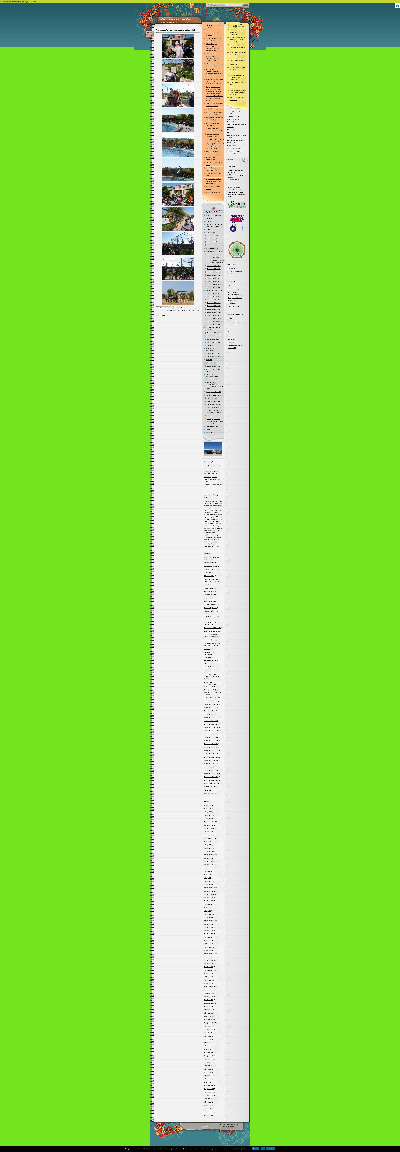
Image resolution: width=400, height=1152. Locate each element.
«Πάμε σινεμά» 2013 (212, 242)
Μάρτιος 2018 (208, 1079)
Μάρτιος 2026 (208, 818)
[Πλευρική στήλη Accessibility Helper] (397, 5)
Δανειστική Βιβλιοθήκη (212, 248)
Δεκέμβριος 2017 (209, 1089)
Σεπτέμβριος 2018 (209, 1066)
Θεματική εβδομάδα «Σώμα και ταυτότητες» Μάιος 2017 (217, 262)
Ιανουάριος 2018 (209, 1085)
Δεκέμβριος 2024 (209, 861)
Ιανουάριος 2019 (209, 1052)
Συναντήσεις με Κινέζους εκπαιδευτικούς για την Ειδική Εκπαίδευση (215, 421)
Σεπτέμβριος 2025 (209, 838)
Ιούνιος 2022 (207, 940)
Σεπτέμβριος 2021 (209, 970)
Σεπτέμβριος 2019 (209, 1033)
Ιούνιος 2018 (207, 1069)
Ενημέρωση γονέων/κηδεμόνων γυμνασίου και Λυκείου (214, 105)
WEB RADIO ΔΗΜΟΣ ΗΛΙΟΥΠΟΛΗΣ (233, 121)
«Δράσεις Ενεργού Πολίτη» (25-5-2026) (237, 70)
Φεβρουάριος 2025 (209, 855)
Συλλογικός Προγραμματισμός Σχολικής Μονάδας (214, 65)
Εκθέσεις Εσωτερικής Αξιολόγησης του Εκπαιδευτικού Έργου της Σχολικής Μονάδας (213, 57)
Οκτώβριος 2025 (208, 835)
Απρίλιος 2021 (208, 980)
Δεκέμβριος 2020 (209, 993)
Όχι (263, 1149)
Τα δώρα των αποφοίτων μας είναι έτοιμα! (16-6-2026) (238, 39)
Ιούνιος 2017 (207, 1105)
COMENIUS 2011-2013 (213, 342)
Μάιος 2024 (207, 878)
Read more (270, 1149)
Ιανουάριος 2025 (209, 858)
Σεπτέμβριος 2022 (209, 937)
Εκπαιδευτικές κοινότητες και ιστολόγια (14, 2)
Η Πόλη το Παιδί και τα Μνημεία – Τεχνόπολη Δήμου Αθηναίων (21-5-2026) (238, 92)
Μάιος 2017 (207, 1108)
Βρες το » (245, 5)
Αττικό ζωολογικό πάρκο (193, 308)
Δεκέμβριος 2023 (209, 894)
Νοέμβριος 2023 (208, 897)
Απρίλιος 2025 (208, 848)
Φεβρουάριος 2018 (209, 1082)
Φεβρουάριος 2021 (209, 986)
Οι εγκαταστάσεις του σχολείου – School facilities (214, 119)
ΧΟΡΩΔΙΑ (208, 429)
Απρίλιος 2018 (208, 1075)
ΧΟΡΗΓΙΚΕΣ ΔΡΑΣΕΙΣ (212, 426)
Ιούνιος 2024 (207, 874)
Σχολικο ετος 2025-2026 (214, 287)
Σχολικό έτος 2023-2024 (214, 281)
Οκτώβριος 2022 (208, 934)
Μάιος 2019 (207, 1039)
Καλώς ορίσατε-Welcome (213, 109)
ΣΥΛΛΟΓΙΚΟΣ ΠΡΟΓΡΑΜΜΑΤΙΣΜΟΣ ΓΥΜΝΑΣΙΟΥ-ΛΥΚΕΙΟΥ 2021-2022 (215, 385)
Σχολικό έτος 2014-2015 (214, 333)
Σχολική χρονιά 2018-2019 (213, 392)
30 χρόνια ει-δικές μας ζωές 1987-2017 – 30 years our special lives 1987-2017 (213, 181)
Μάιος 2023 (207, 911)
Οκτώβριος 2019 (208, 1029)
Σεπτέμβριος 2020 (209, 1003)
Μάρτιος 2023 (208, 917)
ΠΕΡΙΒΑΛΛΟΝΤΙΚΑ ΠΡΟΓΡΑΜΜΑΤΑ (211, 349)
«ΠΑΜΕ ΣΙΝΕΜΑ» (211, 232)
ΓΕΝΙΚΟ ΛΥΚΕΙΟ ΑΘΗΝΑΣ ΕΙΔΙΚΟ (170, 308)
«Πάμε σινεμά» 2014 (212, 245)
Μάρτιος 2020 (208, 1013)
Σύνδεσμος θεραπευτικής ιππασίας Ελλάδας (234, 153)
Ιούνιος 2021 (207, 973)
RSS (181, 1128)
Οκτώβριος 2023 (208, 901)
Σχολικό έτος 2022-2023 (214, 278)
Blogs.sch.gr (231, 1126)
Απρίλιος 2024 (208, 881)
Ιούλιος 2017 (207, 1102)
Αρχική (208, 30)
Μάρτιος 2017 (208, 1115)
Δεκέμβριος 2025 (209, 828)
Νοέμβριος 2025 (208, 831)
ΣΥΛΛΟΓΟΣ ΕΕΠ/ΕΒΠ (233, 148)
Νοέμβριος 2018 (208, 1059)
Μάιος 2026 (207, 812)
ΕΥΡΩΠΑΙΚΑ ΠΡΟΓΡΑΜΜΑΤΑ (214, 336)
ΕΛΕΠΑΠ (230, 132)
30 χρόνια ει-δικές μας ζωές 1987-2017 (213, 217)
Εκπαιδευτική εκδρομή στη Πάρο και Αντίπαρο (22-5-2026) (238, 77)
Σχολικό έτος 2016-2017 (214, 296)
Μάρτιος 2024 (208, 884)
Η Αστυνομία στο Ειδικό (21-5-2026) (238, 85)
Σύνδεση (230, 159)
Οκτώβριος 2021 (208, 967)
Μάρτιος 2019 (208, 1046)
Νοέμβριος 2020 (208, 996)
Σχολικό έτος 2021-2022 (214, 312)
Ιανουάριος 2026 (209, 825)
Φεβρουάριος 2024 (209, 887)
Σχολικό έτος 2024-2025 (214, 284)
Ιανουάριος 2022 (209, 957)
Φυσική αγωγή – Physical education (213, 188)
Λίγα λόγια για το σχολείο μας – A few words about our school (214, 113)
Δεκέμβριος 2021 (209, 960)
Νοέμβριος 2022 (208, 930)
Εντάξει (255, 1149)
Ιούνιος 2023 (207, 907)
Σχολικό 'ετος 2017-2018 (214, 254)
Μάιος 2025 (207, 845)
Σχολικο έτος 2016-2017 (214, 257)
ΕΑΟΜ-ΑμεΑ (230, 129)
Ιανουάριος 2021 (209, 990)
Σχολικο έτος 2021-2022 (214, 275)
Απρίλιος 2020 (208, 1009)
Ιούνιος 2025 (207, 841)
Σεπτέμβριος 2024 (209, 871)
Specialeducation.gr (233, 116)
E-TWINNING (210, 345)
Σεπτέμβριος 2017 (209, 1099)
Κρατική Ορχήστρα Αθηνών (214, 407)
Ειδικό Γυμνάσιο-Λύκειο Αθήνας (175, 19)
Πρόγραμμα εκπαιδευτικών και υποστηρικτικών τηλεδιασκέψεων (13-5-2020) (214, 81)
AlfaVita (229, 113)
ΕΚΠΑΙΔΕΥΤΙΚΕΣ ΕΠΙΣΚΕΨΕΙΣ (214, 251)
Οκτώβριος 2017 (208, 1095)
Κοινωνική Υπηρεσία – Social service (214, 164)
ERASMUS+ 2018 (211, 221)
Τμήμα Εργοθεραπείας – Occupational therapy (212, 153)
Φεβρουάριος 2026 (209, 822)
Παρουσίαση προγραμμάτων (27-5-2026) (238, 62)
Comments (232, 342)
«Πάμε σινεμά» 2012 (212, 239)
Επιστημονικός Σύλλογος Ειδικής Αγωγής (236, 137)
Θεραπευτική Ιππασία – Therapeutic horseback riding (215, 130)
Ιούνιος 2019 (207, 1036)
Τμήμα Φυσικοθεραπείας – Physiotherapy (213, 124)
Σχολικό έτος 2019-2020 (214, 269)
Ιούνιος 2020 (207, 1006)
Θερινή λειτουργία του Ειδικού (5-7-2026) (238, 32)
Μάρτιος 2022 (208, 950)
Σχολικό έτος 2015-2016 (214, 293)
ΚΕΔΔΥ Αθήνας (231, 146)
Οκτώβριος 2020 (208, 1000)
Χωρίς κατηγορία (210, 432)
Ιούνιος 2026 (207, 808)
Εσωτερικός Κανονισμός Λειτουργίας (212, 34)
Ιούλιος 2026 (207, 805)
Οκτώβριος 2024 (208, 868)
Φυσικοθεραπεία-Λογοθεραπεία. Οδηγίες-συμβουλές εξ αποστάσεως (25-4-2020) (214, 73)
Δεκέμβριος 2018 (209, 1056)
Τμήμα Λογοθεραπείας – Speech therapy (212, 158)
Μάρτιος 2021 (208, 983)
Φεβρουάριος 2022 (209, 953)
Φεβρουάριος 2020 (209, 1016)
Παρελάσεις (210, 416)
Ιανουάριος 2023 (209, 924)
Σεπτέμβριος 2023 (209, 904)
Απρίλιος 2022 (208, 947)
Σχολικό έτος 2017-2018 (214, 300)
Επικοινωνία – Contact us (213, 192)
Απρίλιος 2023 (208, 914)
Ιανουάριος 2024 (209, 891)
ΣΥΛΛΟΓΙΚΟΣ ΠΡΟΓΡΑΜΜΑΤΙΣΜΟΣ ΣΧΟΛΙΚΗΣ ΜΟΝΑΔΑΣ (212, 377)
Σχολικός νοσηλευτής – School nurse (214, 175)
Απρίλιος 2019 (208, 1042)
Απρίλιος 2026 (208, 815)
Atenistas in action (212, 398)
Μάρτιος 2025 (208, 851)
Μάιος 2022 (207, 944)
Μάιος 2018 (207, 1072)
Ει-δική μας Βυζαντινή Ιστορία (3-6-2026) (238, 55)
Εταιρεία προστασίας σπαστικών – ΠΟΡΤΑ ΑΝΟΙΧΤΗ (236, 142)
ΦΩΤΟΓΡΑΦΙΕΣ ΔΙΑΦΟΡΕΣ (174, 310)
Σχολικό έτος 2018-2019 (214, 266)
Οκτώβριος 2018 (208, 1062)
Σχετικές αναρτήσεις (235, 179)
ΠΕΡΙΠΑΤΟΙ (209, 360)
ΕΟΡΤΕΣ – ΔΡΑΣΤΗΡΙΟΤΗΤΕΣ (214, 290)
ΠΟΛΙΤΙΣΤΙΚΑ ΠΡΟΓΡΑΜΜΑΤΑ (214, 363)
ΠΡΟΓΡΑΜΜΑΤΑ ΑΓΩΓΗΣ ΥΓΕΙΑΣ (213, 370)
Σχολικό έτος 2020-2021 (214, 272)
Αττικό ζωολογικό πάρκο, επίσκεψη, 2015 (175, 30)
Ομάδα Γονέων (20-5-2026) (237, 99)
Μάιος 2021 (207, 977)
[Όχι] (397, 1149)
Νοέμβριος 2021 (208, 963)
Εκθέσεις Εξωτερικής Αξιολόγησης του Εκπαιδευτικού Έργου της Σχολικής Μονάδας (213, 47)
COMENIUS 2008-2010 (213, 339)
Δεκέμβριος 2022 (209, 927)
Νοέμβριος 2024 (208, 864)
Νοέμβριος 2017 (208, 1092)
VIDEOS (208, 229)
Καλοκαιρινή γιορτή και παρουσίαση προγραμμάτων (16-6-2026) (212, 479)
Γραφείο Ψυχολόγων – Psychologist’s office (212, 169)
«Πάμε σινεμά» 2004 (212, 236)
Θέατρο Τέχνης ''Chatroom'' (214, 404)
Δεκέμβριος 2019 (209, 1023)
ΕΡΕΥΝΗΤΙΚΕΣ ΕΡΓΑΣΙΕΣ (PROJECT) (213, 329)
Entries (231, 339)
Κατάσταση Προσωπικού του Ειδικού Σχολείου (214, 40)
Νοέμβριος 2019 (208, 1026)
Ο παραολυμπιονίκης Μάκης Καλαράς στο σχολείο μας (215, 412)
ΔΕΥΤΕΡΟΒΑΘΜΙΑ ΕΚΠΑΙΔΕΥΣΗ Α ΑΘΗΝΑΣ (236, 126)
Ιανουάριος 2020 (209, 1019)
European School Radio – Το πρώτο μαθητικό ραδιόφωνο (214, 225)
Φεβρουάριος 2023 (209, 920)
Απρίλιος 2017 (208, 1112)
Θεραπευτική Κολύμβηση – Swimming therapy (214, 135)
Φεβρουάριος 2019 (209, 1049)
